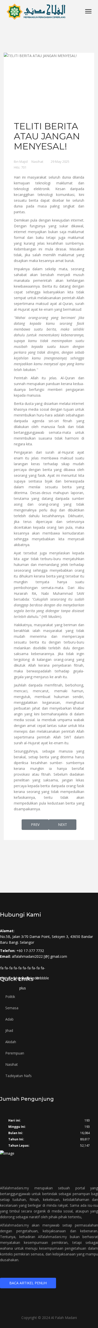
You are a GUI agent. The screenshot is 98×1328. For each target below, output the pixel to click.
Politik (10, 996)
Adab (9, 1019)
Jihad (9, 1030)
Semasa (11, 1007)
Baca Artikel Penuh (28, 1283)
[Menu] (88, 11)
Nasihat (37, 161)
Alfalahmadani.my (14, 1188)
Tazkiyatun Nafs (18, 1075)
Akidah (10, 1041)
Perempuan (14, 1053)
